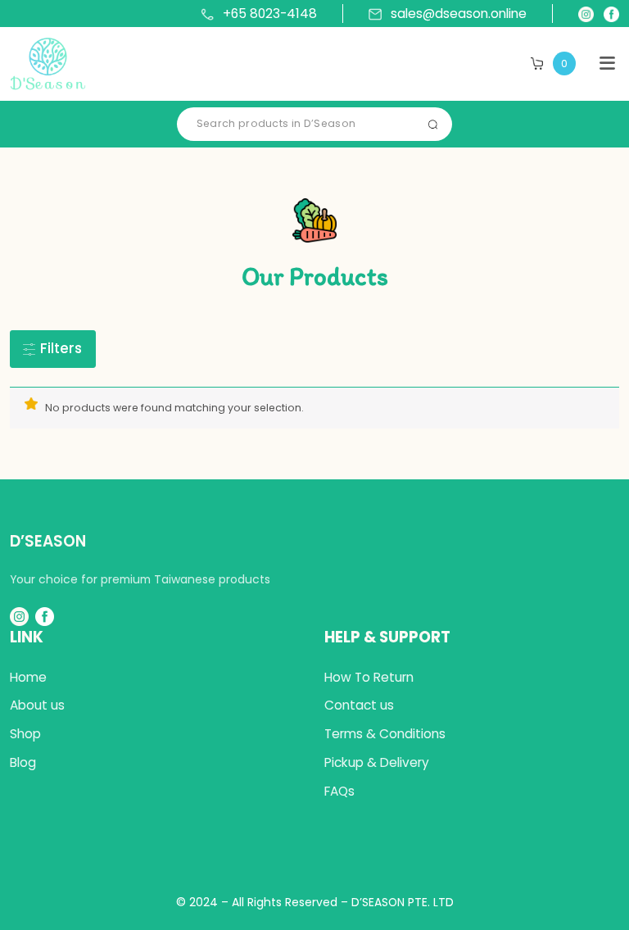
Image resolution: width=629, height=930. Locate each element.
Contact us (359, 705)
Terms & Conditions (385, 733)
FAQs (339, 791)
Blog (23, 762)
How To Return (369, 677)
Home (28, 677)
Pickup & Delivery (376, 762)
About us (37, 705)
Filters (59, 348)
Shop (25, 733)
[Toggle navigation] (607, 64)
